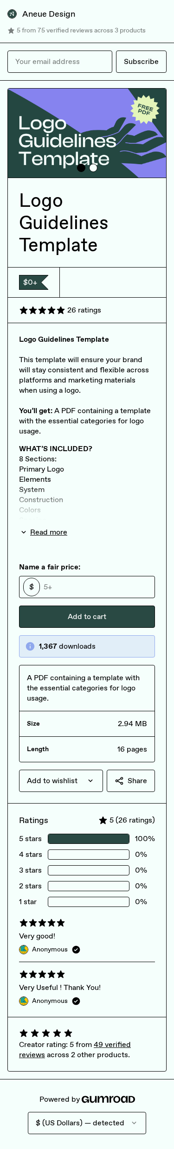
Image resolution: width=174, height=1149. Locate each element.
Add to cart (87, 616)
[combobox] (61, 781)
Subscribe (141, 61)
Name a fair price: (49, 566)
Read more (48, 532)
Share (137, 780)
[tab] (81, 168)
